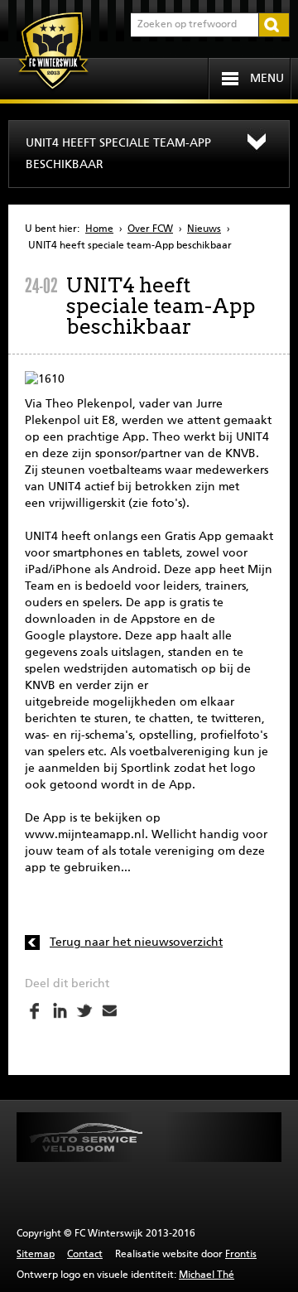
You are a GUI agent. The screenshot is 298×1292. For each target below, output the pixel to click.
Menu (267, 78)
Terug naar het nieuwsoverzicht (136, 942)
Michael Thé (206, 1275)
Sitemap (36, 1255)
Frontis (241, 1255)
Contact (85, 1255)
